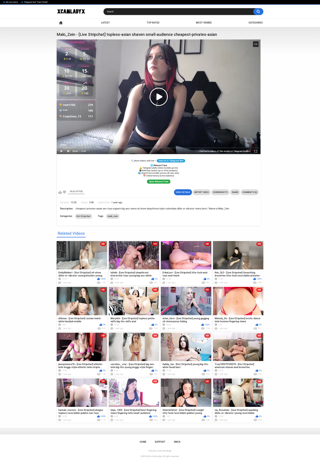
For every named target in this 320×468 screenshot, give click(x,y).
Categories (255, 22)
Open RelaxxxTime (158, 181)
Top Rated (153, 22)
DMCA (177, 442)
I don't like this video (64, 192)
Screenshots (220, 192)
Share (235, 192)
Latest (105, 22)
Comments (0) (249, 192)
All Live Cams (12, 2)
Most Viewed (204, 22)
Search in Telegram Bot (171, 160)
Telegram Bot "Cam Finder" (36, 2)
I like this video (60, 192)
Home (61, 22)
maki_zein (113, 216)
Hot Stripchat (83, 216)
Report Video (201, 192)
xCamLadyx (156, 456)
